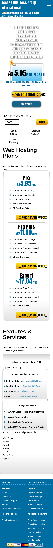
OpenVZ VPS (12, 396)
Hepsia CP (32, 489)
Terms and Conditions (11, 508)
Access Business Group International (18, 5)
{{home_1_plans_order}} (28, 217)
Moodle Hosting (35, 540)
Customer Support (10, 500)
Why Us (5, 493)
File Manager (33, 500)
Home (3, 12)
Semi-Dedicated (13, 386)
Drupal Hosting (34, 536)
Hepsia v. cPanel (35, 493)
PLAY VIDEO (26, 104)
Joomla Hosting (34, 532)
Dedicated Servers (15, 381)
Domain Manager (35, 497)
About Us (6, 489)
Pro (26, 178)
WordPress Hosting (36, 520)
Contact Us (6, 497)
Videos (5, 504)
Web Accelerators (35, 508)
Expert (26, 275)
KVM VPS (10, 391)
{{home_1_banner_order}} (26, 94)
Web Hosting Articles (11, 520)
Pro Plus (26, 227)
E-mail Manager (35, 504)
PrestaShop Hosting (36, 524)
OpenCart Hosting (36, 528)
